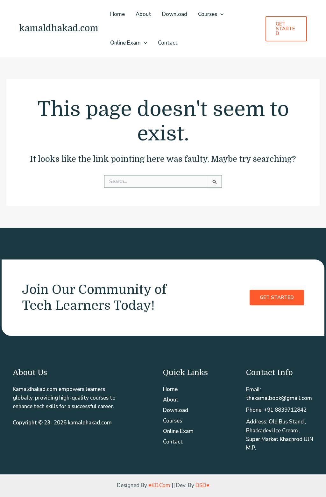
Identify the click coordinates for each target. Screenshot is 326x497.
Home (117, 14)
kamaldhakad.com (58, 28)
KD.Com (161, 485)
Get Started (277, 297)
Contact (168, 42)
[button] (220, 14)
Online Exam (125, 42)
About (143, 14)
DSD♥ (202, 485)
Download (174, 14)
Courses (207, 14)
